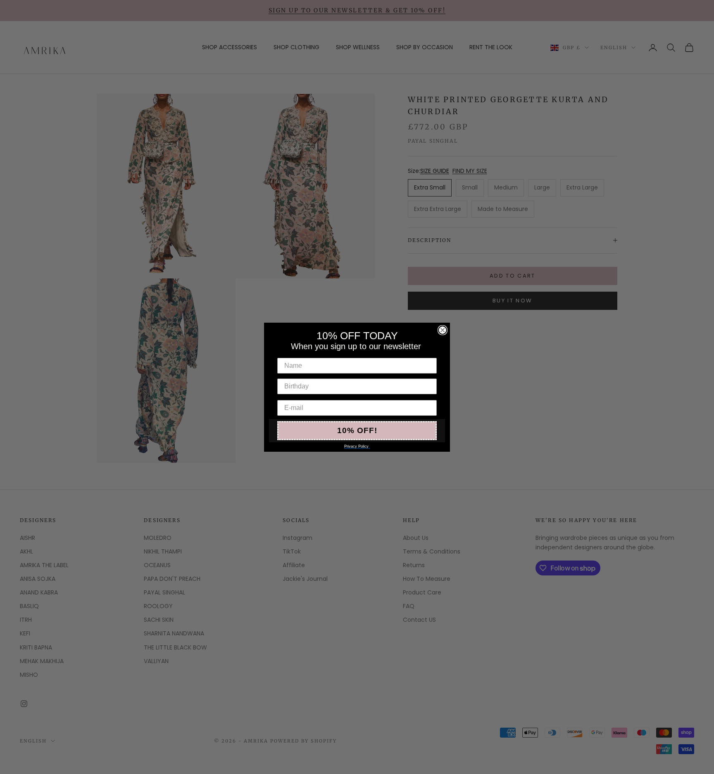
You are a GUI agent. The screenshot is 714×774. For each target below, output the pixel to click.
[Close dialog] (442, 330)
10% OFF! (357, 430)
